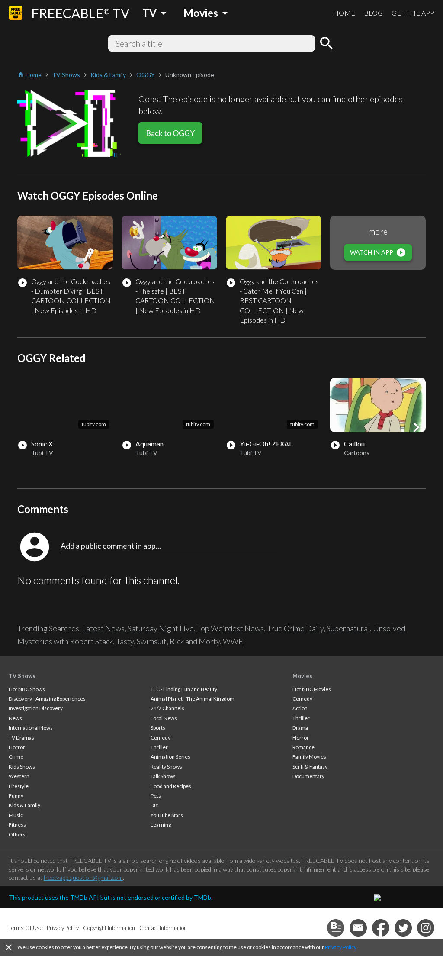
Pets (156, 795)
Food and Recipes (171, 786)
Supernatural (348, 628)
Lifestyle (19, 786)
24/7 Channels (167, 708)
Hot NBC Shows (27, 689)
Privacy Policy (340, 947)
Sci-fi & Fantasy (309, 766)
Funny (16, 795)
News (15, 718)
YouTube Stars (167, 815)
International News (31, 727)
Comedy (160, 737)
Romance (303, 747)
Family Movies (309, 756)
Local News (164, 718)
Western (19, 776)
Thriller (159, 747)
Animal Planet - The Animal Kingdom (192, 698)
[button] (416, 427)
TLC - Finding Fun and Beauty (184, 689)
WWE (233, 641)
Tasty (125, 641)
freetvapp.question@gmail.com (83, 877)
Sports (158, 727)
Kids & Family (24, 805)
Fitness (17, 824)
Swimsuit (152, 641)
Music (16, 815)
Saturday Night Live (161, 628)
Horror (17, 747)
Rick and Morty (195, 641)
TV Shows (22, 675)
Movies (302, 675)
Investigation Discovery (36, 708)
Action (300, 708)
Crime (16, 756)
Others (17, 834)
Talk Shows (163, 776)
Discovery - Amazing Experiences (47, 698)
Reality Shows (166, 766)
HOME (344, 13)
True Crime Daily (295, 628)
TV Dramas (21, 737)
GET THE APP (413, 13)
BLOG (373, 13)
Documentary (308, 776)
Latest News (103, 628)
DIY (154, 805)
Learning (161, 824)
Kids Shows (22, 766)
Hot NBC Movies (311, 689)
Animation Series (170, 756)
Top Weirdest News (230, 628)
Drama (300, 727)
